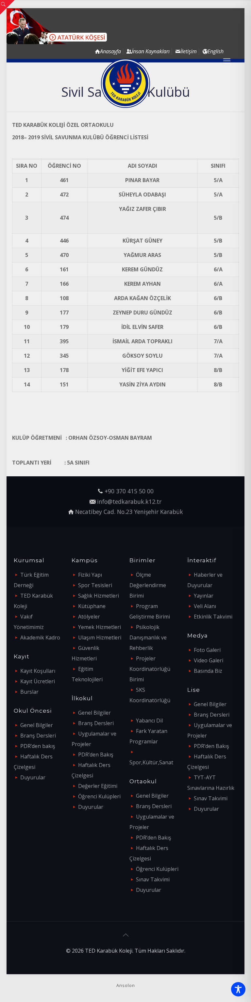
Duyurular (32, 777)
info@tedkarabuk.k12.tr (129, 501)
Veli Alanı (205, 606)
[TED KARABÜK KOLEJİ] (125, 83)
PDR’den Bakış (95, 754)
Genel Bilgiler (36, 725)
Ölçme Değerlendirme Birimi (147, 585)
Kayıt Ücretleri (37, 681)
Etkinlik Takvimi (213, 616)
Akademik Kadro (40, 637)
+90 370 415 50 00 (129, 491)
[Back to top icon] (125, 935)
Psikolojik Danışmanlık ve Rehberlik (148, 637)
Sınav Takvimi (153, 879)
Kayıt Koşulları (37, 670)
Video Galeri (208, 660)
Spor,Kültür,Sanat (151, 762)
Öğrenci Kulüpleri (99, 796)
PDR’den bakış (37, 746)
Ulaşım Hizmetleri (99, 637)
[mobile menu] (226, 60)
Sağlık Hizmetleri (98, 595)
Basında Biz (208, 670)
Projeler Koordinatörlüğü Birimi (149, 669)
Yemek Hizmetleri (99, 627)
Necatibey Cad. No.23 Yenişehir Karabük (129, 512)
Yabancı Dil (149, 720)
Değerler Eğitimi (97, 786)
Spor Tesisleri (95, 585)
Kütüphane (92, 606)
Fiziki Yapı (90, 574)
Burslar (29, 691)
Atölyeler (89, 616)
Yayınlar (203, 595)
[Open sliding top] (7, 7)
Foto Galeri (207, 650)
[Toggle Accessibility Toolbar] (238, 989)
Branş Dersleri (38, 735)
